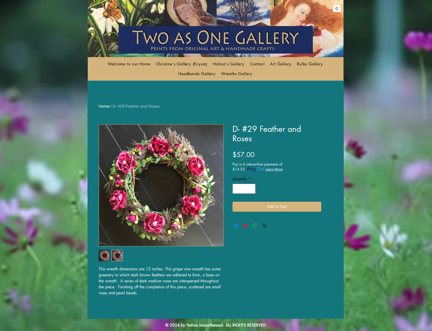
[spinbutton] (244, 188)
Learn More (274, 169)
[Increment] (251, 188)
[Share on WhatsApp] (255, 226)
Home (104, 106)
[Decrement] (236, 188)
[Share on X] (264, 226)
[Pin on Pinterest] (245, 226)
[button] (336, 7)
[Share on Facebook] (236, 226)
